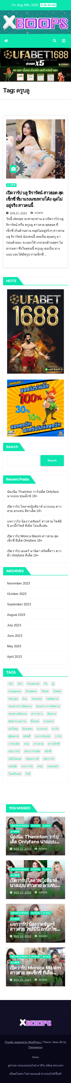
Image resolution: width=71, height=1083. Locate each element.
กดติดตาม (52, 698)
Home (35, 1057)
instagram (14, 691)
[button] (54, 40)
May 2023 (14, 646)
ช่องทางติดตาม (17, 713)
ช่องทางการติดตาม (20, 706)
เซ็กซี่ (48, 751)
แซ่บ (40, 766)
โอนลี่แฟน (14, 773)
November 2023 (18, 583)
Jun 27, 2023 (18, 213)
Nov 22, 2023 (22, 936)
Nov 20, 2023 (22, 979)
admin (38, 213)
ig (53, 683)
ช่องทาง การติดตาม (48, 706)
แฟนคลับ (52, 766)
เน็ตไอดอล (14, 758)
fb (45, 683)
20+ (20, 683)
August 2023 (16, 614)
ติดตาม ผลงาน (17, 721)
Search (12, 447)
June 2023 (14, 635)
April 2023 (14, 656)
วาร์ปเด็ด (14, 743)
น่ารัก (55, 728)
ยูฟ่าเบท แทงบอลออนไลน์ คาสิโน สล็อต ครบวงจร (35, 1065)
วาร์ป (58, 736)
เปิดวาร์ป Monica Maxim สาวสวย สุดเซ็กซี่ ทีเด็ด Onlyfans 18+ (35, 972)
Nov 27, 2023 (22, 848)
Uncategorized (19, 826)
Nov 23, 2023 (22, 892)
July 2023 (14, 625)
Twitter (57, 691)
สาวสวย (38, 743)
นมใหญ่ (13, 728)
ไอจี (28, 773)
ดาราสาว (37, 713)
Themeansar (35, 1047)
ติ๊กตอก (35, 721)
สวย (26, 743)
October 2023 (16, 594)
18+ (10, 683)
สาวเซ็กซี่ (11, 185)
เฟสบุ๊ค (12, 766)
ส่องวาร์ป (14, 751)
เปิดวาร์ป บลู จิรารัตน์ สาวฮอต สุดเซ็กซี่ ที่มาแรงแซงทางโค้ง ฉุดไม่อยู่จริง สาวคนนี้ (34, 199)
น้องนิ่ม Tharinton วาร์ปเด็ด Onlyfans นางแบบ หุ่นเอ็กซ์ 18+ (34, 841)
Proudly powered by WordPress (23, 1042)
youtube (37, 698)
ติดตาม (51, 713)
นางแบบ (42, 728)
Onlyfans (31, 691)
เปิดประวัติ (32, 758)
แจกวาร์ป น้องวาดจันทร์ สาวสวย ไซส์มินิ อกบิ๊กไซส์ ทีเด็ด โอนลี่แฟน (34, 929)
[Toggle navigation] (63, 41)
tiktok (45, 691)
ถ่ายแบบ (49, 721)
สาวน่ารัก (35, 826)
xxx (24, 698)
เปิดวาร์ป (48, 758)
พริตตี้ (26, 736)
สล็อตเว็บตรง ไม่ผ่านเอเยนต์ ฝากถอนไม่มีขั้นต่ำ (35, 1073)
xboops (13, 698)
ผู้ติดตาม (13, 736)
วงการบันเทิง (42, 736)
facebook (33, 683)
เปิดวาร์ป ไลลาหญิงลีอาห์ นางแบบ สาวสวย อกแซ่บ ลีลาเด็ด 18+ (33, 885)
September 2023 (19, 604)
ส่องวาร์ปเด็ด (32, 751)
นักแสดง (27, 728)
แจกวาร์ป (27, 766)
